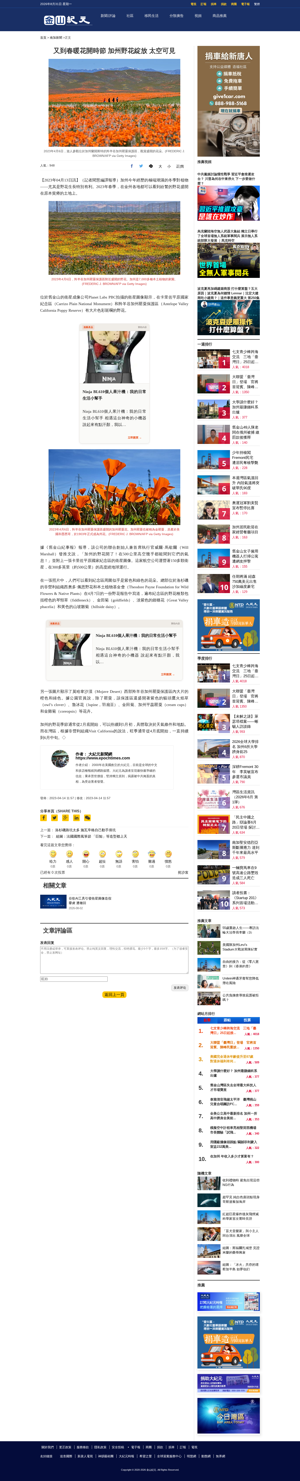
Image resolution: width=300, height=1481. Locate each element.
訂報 (203, 4)
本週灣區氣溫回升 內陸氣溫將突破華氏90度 (245, 483)
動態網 (206, 1456)
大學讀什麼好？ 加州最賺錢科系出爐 (245, 407)
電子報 (245, 4)
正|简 (180, 166)
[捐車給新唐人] (228, 155)
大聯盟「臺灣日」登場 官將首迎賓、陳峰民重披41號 (245, 382)
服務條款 (83, 1447)
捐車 (214, 4)
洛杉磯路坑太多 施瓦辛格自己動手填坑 (85, 830)
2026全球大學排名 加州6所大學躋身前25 (245, 747)
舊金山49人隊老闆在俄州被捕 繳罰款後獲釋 (245, 432)
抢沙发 (183, 872)
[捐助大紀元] (228, 1391)
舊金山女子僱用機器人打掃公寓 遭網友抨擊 (245, 556)
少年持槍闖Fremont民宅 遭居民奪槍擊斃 (245, 458)
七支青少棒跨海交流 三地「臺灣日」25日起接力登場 (245, 357)
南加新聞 (56, 37)
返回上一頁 (114, 994)
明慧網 (191, 1456)
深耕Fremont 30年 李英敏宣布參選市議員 (245, 772)
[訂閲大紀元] (228, 1310)
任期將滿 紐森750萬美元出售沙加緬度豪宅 (244, 581)
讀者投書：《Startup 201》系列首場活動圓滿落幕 (245, 898)
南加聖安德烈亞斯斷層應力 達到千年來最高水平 (245, 847)
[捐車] (228, 650)
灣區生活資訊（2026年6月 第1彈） (245, 797)
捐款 (224, 4)
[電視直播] (228, 1432)
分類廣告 (177, 16)
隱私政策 (100, 1447)
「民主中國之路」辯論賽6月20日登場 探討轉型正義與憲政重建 (246, 822)
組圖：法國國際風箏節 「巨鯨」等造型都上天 (91, 836)
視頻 (198, 16)
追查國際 (66, 1456)
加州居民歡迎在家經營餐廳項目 (245, 529)
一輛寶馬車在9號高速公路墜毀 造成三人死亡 (245, 873)
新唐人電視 (85, 1456)
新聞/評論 (108, 16)
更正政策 (65, 1447)
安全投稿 (118, 1447)
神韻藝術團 (106, 1456)
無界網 (220, 1456)
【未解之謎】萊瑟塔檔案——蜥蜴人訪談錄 (245, 721)
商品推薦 (220, 16)
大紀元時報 (126, 1456)
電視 (193, 4)
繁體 (257, 4)
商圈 (234, 4)
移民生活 (152, 16)
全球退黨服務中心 (169, 1456)
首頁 (43, 37)
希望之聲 (145, 1456)
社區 (130, 16)
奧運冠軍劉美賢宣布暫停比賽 (245, 505)
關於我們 (48, 1447)
